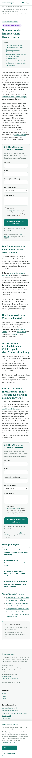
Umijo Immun (21, 332)
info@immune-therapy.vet (10, 678)
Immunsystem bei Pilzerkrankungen (14, 97)
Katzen (4, 696)
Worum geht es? (10, 195)
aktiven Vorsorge (20, 135)
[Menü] (28, 3)
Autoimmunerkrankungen (14, 6)
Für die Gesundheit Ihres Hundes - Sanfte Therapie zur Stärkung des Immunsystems (16, 63)
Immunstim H (15, 334)
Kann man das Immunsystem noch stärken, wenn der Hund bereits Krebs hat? (15, 584)
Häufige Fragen (6, 718)
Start (3, 6)
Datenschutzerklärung (13, 210)
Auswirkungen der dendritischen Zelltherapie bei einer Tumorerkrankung (16, 56)
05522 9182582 (6, 676)
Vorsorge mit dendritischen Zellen (17, 609)
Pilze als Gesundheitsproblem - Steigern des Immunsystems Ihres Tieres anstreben (17, 614)
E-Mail (6, 171)
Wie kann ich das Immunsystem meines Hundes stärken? (15, 562)
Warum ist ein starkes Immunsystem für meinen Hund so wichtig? (16, 552)
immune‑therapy (8, 3)
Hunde (4, 693)
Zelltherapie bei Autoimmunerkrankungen (14, 713)
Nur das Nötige (9, 753)
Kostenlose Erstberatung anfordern (16, 222)
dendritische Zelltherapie (10, 409)
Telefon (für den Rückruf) (12, 179)
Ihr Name (7, 162)
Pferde (4, 698)
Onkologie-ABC (6, 716)
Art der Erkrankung (11, 187)
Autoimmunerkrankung (12, 25)
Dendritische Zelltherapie (9, 708)
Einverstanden (9, 748)
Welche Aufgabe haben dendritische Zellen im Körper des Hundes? (15, 573)
